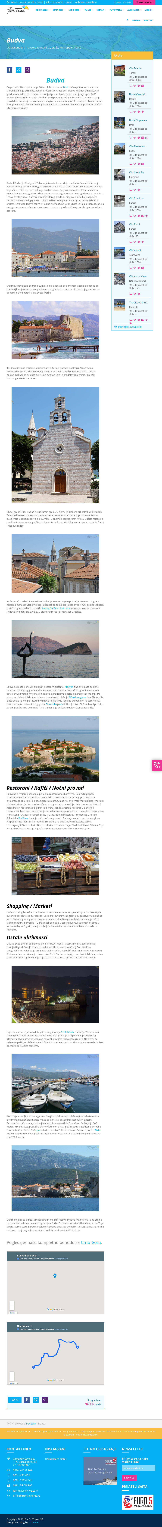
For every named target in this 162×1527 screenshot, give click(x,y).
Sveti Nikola (67, 1031)
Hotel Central (137, 94)
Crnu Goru (91, 1242)
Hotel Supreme (138, 120)
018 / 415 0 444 (22, 1470)
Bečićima (23, 818)
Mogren (69, 686)
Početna (31, 1423)
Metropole (66, 47)
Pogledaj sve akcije (129, 326)
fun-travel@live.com (25, 1490)
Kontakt (127, 2)
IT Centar (34, 1522)
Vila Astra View (137, 276)
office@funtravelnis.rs (26, 1495)
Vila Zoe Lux (136, 198)
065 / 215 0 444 (22, 1480)
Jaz (38, 1130)
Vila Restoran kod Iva (137, 148)
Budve (66, 87)
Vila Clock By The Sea (136, 174)
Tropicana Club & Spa (138, 304)
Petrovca (65, 608)
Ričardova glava (77, 697)
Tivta (97, 1130)
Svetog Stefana (50, 608)
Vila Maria (135, 68)
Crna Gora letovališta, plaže (41, 47)
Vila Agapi (135, 250)
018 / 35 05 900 (22, 1485)
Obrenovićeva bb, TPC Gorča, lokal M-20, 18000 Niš (25, 1462)
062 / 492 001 (21, 1475)
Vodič (77, 47)
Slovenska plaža (54, 704)
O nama (117, 2)
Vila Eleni (134, 224)
